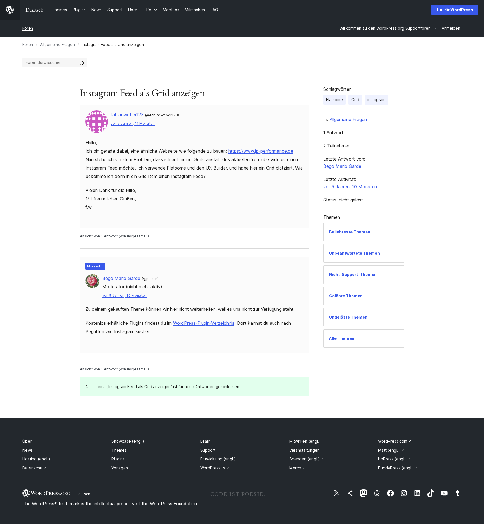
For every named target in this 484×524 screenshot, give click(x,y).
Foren (27, 28)
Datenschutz (34, 467)
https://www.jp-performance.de (260, 151)
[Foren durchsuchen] (82, 62)
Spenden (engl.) (307, 458)
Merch (297, 467)
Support (207, 450)
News (27, 450)
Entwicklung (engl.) (218, 458)
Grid (355, 99)
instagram (376, 99)
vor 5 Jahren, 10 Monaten (124, 295)
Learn (205, 441)
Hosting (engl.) (36, 458)
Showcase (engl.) (127, 441)
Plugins (118, 458)
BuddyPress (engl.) (398, 467)
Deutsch (83, 493)
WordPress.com (395, 441)
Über (27, 441)
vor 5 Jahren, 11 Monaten (133, 123)
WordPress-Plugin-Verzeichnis (203, 323)
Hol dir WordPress (455, 9)
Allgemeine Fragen (57, 44)
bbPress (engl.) (395, 458)
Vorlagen (119, 467)
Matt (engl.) (391, 450)
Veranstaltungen (304, 450)
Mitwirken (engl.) (305, 441)
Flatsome (334, 99)
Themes (119, 450)
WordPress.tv (215, 467)
